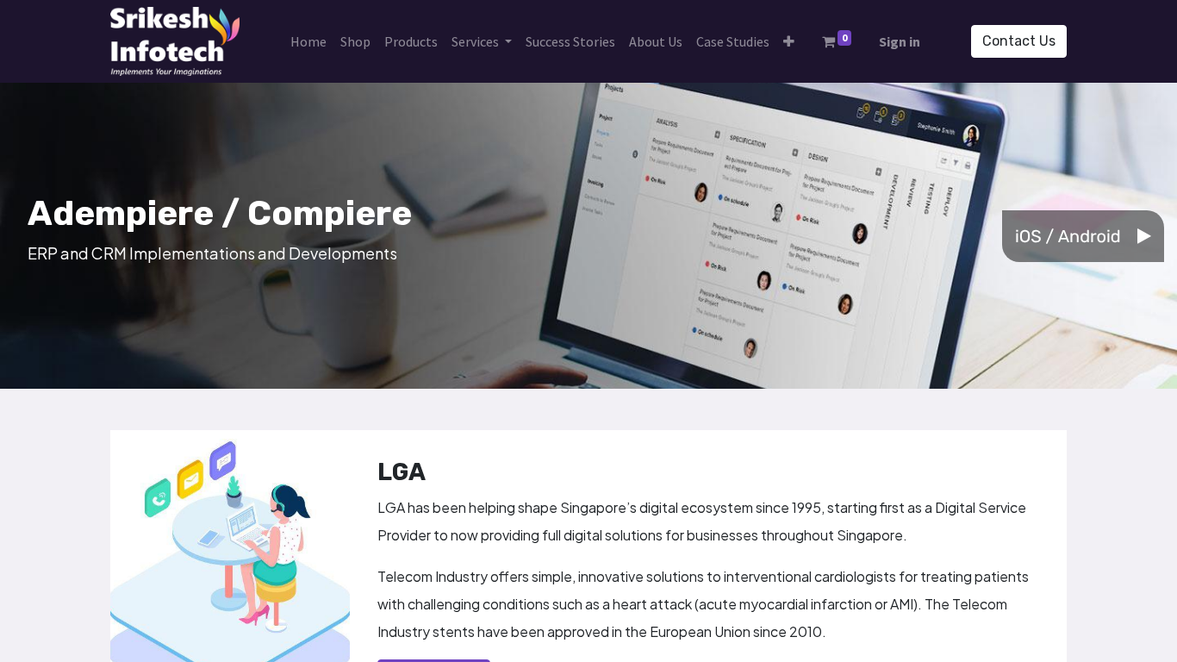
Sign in (899, 41)
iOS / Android (1067, 236)
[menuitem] (308, 41)
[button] (788, 41)
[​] (1150, 236)
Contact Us (1019, 41)
